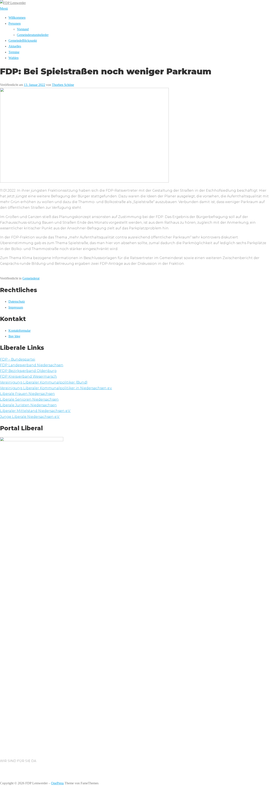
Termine (13, 52)
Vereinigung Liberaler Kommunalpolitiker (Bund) (44, 382)
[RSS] (6, 771)
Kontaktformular (19, 330)
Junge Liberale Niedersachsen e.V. (30, 417)
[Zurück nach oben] (1, 777)
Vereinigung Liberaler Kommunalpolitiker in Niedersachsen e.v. (56, 388)
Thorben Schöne (63, 85)
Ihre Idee (14, 336)
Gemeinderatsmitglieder (33, 35)
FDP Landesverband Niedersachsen (31, 365)
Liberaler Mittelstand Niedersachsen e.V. (35, 411)
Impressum (15, 307)
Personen (14, 23)
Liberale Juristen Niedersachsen (28, 405)
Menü (4, 8)
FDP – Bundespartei (17, 359)
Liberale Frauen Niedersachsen (27, 394)
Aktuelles (14, 46)
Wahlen (13, 58)
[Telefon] (9, 771)
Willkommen (17, 17)
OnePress (57, 783)
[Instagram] (1, 771)
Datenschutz (16, 301)
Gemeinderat (30, 278)
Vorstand (23, 29)
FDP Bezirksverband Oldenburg (28, 371)
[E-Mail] (4, 771)
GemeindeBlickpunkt (22, 40)
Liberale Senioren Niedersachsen (29, 399)
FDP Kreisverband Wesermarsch (28, 376)
